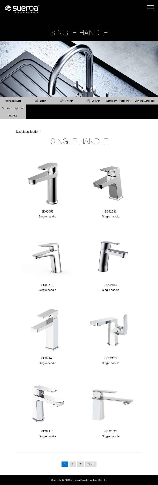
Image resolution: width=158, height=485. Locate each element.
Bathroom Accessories (118, 100)
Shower (96, 100)
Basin (43, 100)
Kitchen (69, 100)
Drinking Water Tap (145, 100)
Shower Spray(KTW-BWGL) (13, 112)
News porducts (13, 100)
